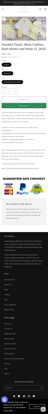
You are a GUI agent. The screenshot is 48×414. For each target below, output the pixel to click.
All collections (9, 280)
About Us (7, 324)
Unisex (6, 65)
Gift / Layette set (10, 305)
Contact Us (8, 329)
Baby (6, 290)
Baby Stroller (9, 310)
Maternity (7, 285)
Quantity (4, 87)
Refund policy (9, 339)
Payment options (10, 344)
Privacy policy (9, 354)
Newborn (7, 73)
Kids (5, 300)
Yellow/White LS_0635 (12, 82)
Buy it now (24, 106)
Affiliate (7, 364)
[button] (2, 9)
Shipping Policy (10, 334)
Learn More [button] (8, 410)
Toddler (7, 295)
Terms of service (10, 349)
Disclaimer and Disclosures (14, 359)
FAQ (5, 369)
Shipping (4, 57)
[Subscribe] (41, 387)
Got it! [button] (37, 406)
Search (6, 374)
